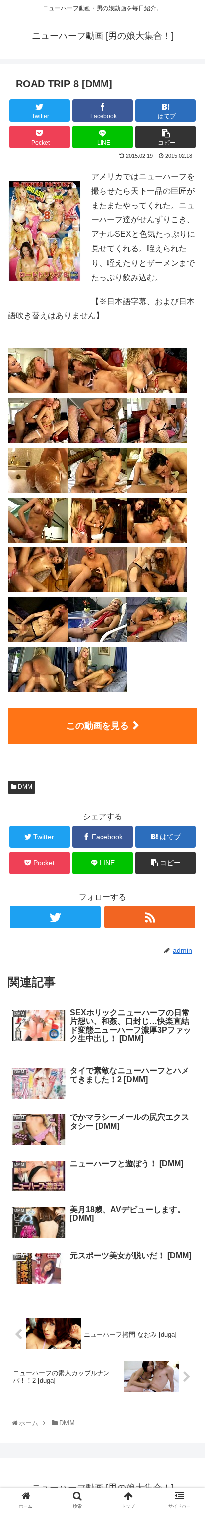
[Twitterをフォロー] (55, 917)
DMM (24, 786)
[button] (186, 1071)
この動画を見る (97, 726)
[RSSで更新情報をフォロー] (149, 917)
